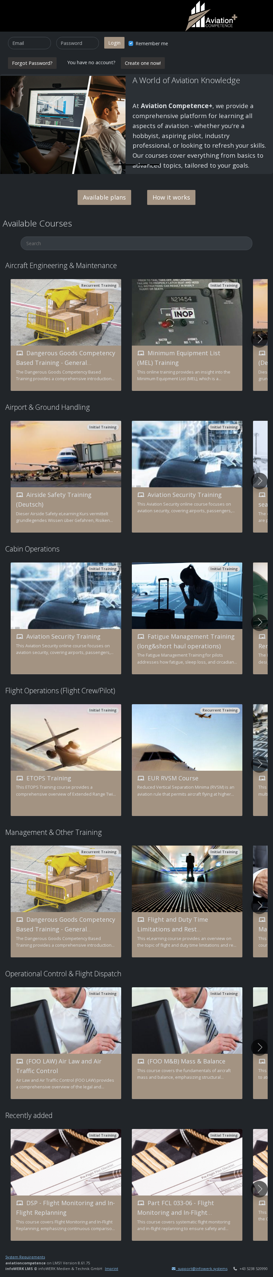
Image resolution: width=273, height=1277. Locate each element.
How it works (171, 197)
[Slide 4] (154, 165)
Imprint (111, 1268)
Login (114, 43)
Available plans (104, 197)
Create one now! (143, 63)
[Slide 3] (142, 165)
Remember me (152, 43)
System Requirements (25, 1256)
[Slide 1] (119, 165)
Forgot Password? (32, 63)
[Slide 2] (131, 165)
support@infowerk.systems (201, 1268)
